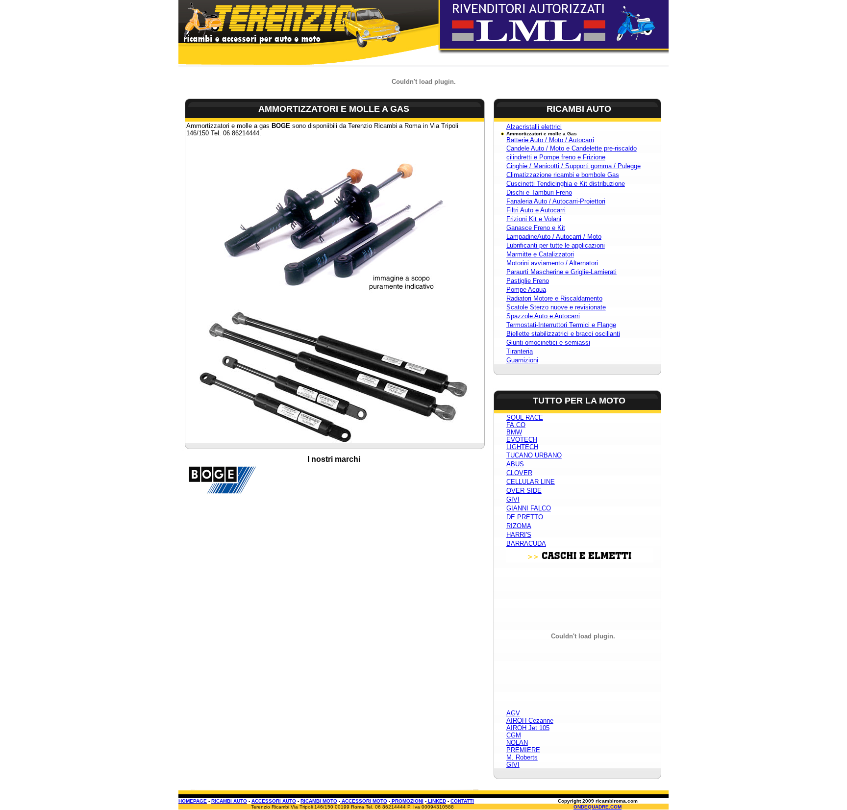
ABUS (515, 464)
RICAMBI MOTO (318, 801)
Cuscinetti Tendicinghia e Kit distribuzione (565, 183)
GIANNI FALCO (528, 508)
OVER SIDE (524, 490)
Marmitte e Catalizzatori (540, 254)
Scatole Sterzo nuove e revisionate (556, 307)
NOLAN (517, 742)
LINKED (436, 801)
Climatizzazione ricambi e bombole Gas (562, 174)
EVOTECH (521, 439)
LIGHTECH (522, 447)
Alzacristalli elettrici (534, 126)
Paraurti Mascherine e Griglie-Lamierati (561, 272)
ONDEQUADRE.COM (597, 807)
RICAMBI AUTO (229, 801)
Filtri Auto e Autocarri (536, 210)
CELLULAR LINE (530, 481)
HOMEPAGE (192, 801)
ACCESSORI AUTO (273, 801)
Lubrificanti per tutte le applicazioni (555, 245)
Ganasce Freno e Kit (535, 227)
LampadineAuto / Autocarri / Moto (553, 236)
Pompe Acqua (526, 289)
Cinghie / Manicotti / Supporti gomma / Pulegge (573, 166)
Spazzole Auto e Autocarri (543, 316)
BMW (514, 432)
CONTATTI (462, 801)
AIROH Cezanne (529, 720)
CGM (513, 735)
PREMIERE (523, 750)
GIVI (513, 499)
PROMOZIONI (407, 801)
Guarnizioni (522, 360)
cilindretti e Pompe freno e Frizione (555, 157)
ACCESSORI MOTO (363, 801)
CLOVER (519, 473)
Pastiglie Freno (527, 280)
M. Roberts (522, 757)
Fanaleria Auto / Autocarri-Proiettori (555, 201)
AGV (513, 713)
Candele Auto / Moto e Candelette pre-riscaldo (571, 148)
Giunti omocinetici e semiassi (548, 342)
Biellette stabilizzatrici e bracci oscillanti (563, 333)
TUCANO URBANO (534, 455)
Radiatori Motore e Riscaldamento (554, 298)
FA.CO (515, 425)
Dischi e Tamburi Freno (539, 192)
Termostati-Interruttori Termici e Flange (561, 325)
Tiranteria (519, 351)
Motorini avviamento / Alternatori (552, 263)
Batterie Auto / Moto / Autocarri (550, 140)
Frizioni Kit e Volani (533, 219)
